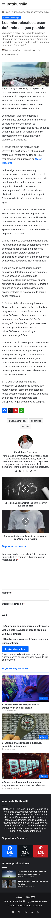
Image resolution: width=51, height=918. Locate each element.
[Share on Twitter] (10, 410)
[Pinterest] (40, 851)
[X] (23, 471)
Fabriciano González (12, 50)
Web (4, 615)
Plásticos (36, 421)
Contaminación (18, 421)
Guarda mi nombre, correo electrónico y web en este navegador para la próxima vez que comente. (25, 630)
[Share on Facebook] (4, 410)
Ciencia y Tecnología (38, 12)
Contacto (37, 905)
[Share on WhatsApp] (21, 410)
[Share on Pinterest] (15, 410)
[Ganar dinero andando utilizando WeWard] (9, 884)
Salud (26, 426)
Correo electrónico (13, 604)
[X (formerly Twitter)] (25, 851)
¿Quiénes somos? (37, 901)
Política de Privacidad (19, 905)
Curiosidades (19, 12)
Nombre (7, 592)
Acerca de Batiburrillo (15, 901)
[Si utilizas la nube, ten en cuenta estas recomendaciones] (9, 874)
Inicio (7, 12)
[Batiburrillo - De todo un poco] (17, 4)
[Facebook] (9, 851)
